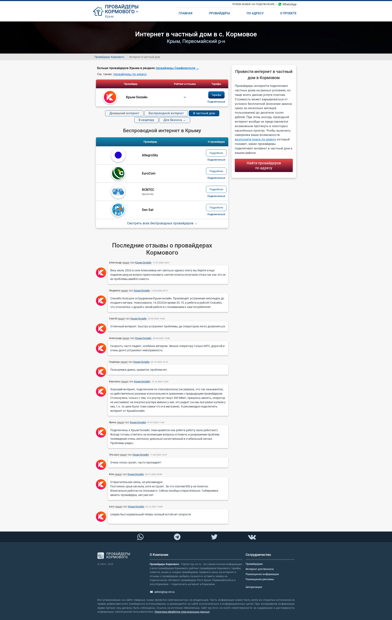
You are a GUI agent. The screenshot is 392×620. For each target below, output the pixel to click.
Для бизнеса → (175, 120)
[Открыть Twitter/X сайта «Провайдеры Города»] (214, 537)
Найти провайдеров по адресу (264, 165)
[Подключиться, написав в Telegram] (177, 536)
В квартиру (146, 120)
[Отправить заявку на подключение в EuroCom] (216, 178)
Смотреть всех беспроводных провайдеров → (162, 223)
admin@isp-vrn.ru (164, 591)
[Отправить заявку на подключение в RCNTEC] (216, 196)
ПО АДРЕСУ (255, 13)
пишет (126, 262)
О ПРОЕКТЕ (288, 13)
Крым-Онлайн (143, 262)
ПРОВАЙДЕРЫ (122, 7)
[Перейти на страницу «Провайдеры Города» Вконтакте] (252, 537)
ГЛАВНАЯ (185, 13)
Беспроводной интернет (166, 113)
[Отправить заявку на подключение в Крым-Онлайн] (216, 102)
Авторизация (254, 587)
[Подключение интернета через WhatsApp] (140, 537)
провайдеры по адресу (129, 74)
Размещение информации (262, 574)
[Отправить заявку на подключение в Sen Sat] (216, 214)
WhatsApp (289, 4)
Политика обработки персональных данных (182, 611)
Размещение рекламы (260, 579)
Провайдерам (254, 563)
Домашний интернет (124, 113)
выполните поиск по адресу (255, 139)
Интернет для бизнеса (260, 569)
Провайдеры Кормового (109, 56)
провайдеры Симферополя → (177, 68)
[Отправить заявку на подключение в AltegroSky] (216, 160)
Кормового (120, 12)
